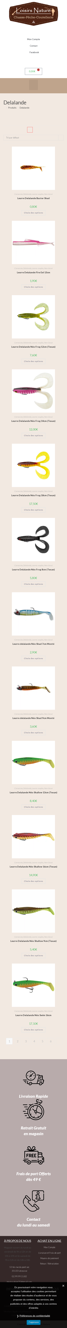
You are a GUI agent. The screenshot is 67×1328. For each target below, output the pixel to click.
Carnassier (18, 194)
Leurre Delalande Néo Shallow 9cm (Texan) (33, 941)
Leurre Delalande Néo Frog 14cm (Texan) (33, 421)
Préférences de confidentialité (35, 1315)
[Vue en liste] (37, 130)
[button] (33, 85)
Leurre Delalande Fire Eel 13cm (33, 272)
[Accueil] (4, 107)
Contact (33, 45)
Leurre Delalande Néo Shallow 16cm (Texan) (33, 866)
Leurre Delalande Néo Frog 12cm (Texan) (33, 346)
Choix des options (33, 212)
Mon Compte (33, 39)
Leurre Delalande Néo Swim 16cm (33, 1015)
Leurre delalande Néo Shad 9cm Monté (33, 718)
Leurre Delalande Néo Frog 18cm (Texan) (33, 495)
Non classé (48, 194)
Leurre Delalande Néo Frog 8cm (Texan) (33, 569)
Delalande (24, 107)
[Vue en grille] (30, 130)
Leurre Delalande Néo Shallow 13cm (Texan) (33, 792)
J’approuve (33, 1322)
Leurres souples (38, 194)
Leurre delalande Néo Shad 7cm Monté (33, 643)
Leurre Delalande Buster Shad (33, 198)
